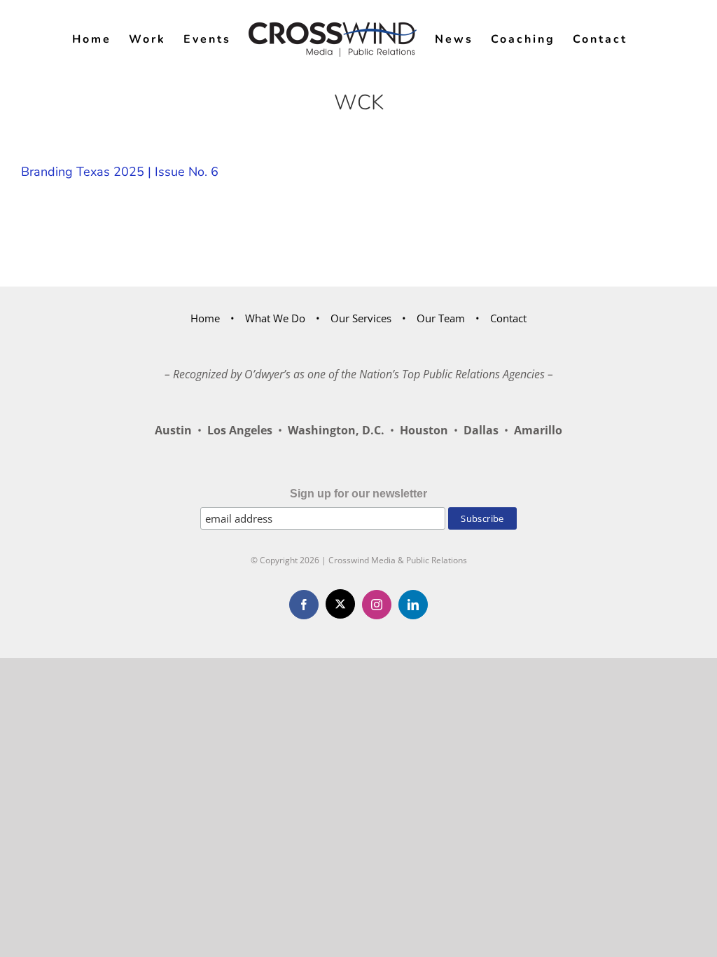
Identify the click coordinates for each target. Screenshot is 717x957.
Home (205, 318)
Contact (508, 318)
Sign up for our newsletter (358, 494)
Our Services (360, 318)
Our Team (441, 318)
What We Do (275, 318)
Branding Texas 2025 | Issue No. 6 (119, 171)
